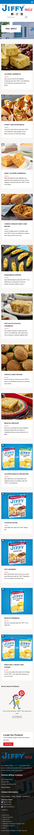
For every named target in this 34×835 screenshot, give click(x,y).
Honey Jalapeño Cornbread (15, 173)
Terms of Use (6, 819)
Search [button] (4, 828)
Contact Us (4, 810)
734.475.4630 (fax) (8, 807)
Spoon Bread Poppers (12, 275)
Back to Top (5, 815)
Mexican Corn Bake (11, 423)
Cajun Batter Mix (10, 522)
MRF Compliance (7, 821)
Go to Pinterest (17, 717)
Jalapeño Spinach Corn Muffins (16, 474)
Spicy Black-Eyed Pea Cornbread (12, 325)
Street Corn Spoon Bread (14, 124)
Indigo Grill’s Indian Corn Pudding (14, 666)
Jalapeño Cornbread (12, 74)
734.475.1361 (7, 804)
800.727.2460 (7, 802)
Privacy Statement (7, 817)
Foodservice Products (8, 825)
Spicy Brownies (10, 569)
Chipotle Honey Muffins (13, 374)
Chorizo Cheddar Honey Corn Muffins (15, 225)
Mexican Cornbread (12, 618)
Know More (8, 744)
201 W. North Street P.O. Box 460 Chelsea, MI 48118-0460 (8, 782)
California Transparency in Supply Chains (13, 823)
